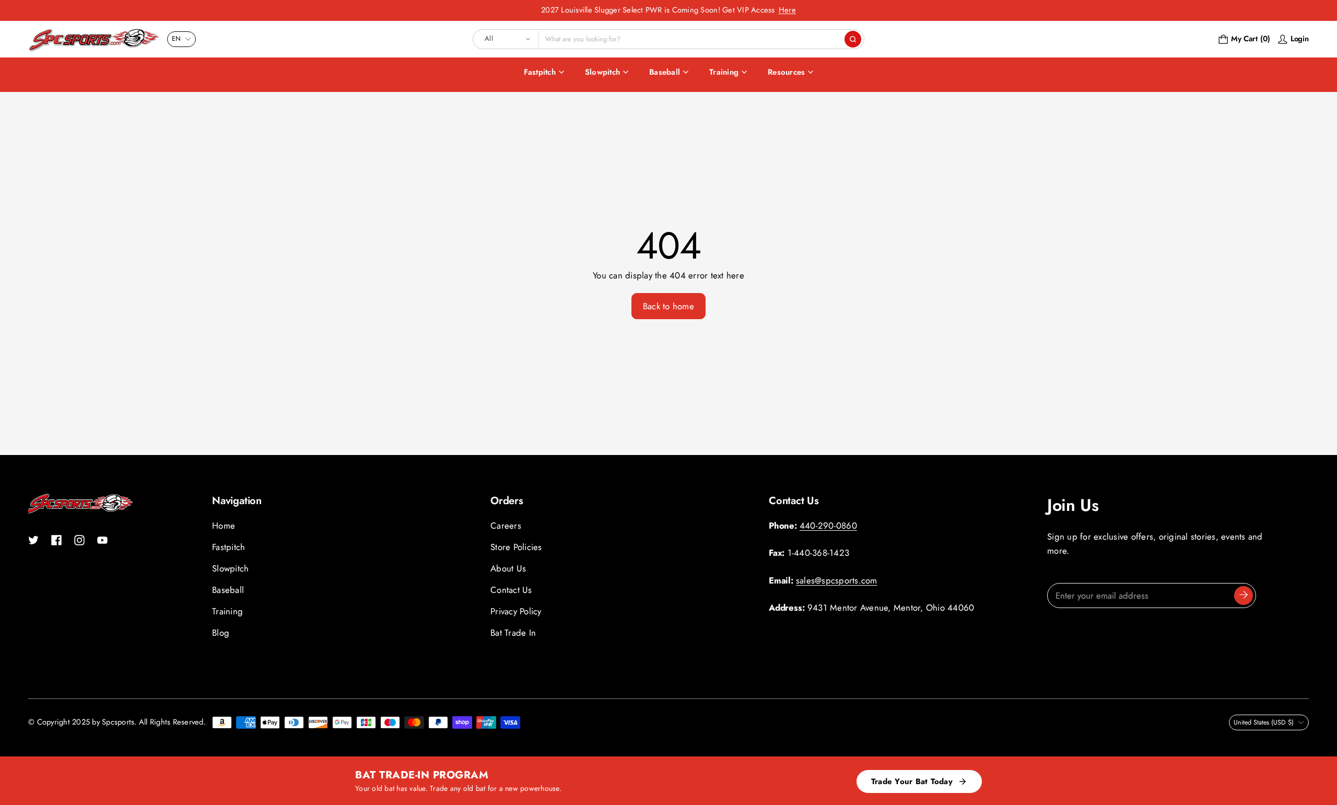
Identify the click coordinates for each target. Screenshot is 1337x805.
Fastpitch (540, 72)
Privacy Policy (516, 611)
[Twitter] (33, 540)
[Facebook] (56, 540)
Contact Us (511, 590)
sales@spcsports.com (836, 580)
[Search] (853, 39)
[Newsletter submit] (1243, 595)
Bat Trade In (513, 632)
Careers (505, 525)
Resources (786, 72)
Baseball (664, 72)
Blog (220, 632)
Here (787, 10)
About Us (508, 568)
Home (223, 525)
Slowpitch (602, 72)
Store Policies (516, 547)
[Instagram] (79, 540)
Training (723, 72)
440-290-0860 (828, 525)
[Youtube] (102, 540)
